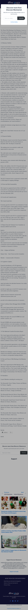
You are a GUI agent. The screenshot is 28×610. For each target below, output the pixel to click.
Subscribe (21, 18)
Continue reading (14, 22)
